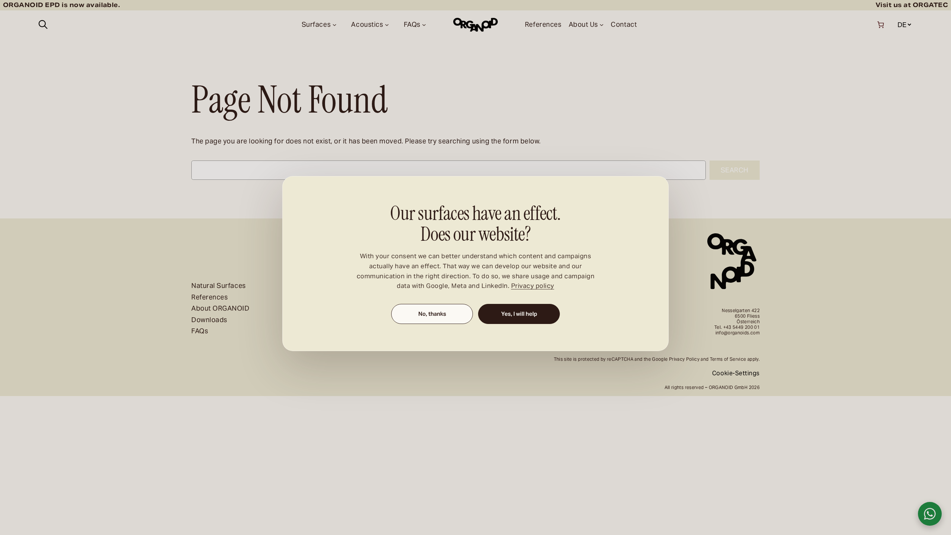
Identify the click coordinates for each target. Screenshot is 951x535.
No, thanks (432, 314)
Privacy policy (532, 286)
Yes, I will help (519, 314)
